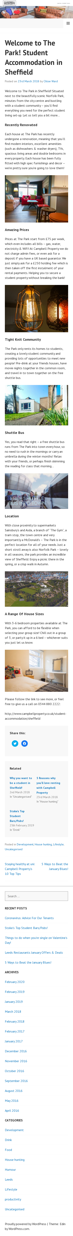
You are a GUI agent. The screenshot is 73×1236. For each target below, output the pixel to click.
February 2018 (15, 1021)
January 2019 (14, 1002)
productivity (13, 1199)
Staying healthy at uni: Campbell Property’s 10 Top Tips (20, 869)
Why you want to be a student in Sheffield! (21, 783)
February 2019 (15, 992)
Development (25, 844)
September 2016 (16, 1081)
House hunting (43, 844)
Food (8, 1150)
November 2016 (16, 1061)
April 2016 (12, 1110)
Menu (68, 23)
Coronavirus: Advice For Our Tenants (29, 918)
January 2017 (14, 1041)
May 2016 (11, 1101)
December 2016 (16, 1051)
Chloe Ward (51, 81)
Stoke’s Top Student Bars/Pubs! (17, 816)
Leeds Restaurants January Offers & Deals (34, 952)
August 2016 (14, 1091)
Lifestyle (58, 844)
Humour (10, 1169)
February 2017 (15, 1031)
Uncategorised (14, 849)
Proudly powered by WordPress (25, 1224)
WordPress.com (19, 1229)
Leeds (9, 1179)
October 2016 (14, 1071)
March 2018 (13, 1011)
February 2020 (15, 982)
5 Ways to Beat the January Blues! (28, 962)
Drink (8, 1140)
